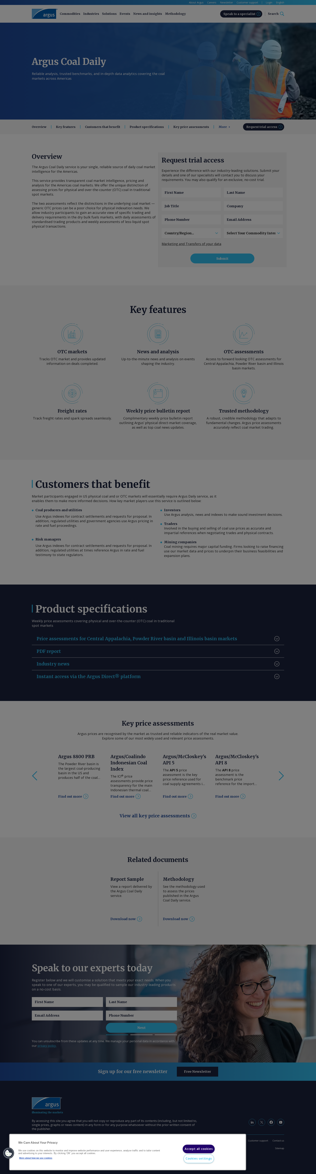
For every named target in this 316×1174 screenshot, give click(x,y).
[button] (8, 1153)
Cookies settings (199, 1159)
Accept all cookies (199, 1149)
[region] (127, 1152)
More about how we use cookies (35, 1158)
